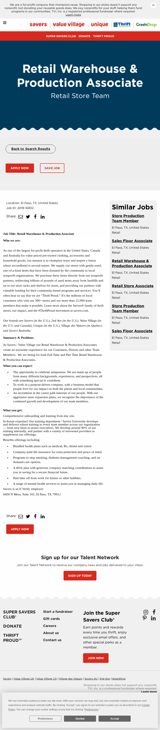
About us (51, 633)
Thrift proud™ (12, 638)
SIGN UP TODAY (80, 575)
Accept (114, 718)
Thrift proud (103, 36)
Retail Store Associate (133, 286)
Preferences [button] (91, 709)
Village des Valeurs (70, 678)
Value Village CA (46, 678)
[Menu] (4, 23)
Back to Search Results (30, 149)
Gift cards (51, 619)
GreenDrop (119, 678)
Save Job (52, 168)
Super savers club (61, 36)
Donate (84, 36)
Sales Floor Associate (132, 241)
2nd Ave (105, 678)
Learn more (73, 14)
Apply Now (20, 168)
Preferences (45, 718)
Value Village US (24, 678)
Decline (80, 718)
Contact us (52, 640)
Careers (49, 626)
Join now (96, 658)
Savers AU (91, 678)
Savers (7, 678)
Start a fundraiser (58, 612)
